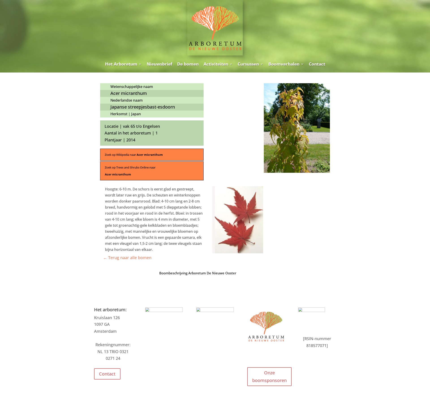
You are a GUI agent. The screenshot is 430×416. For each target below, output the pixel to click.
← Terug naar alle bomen (127, 257)
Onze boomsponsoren (269, 376)
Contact (317, 64)
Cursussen (248, 64)
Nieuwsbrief (159, 64)
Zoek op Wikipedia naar (134, 155)
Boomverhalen (283, 64)
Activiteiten (216, 64)
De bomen (188, 64)
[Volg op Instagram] (266, 355)
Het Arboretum (121, 64)
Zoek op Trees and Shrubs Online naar (130, 170)
